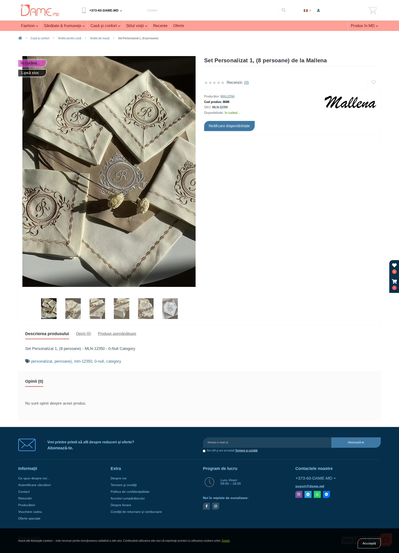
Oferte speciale (29, 518)
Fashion (28, 26)
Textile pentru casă (69, 38)
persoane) (63, 361)
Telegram (308, 494)
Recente (160, 26)
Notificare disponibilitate (229, 126)
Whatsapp (317, 494)
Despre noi (119, 478)
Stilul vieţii (135, 26)
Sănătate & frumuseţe (62, 26)
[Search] (283, 10)
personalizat (41, 361)
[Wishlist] (373, 82)
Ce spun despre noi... (34, 478)
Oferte (178, 26)
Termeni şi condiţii (246, 450)
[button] (394, 285)
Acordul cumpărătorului (128, 498)
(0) (246, 82)
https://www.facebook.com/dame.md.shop (206, 506)
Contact (24, 491)
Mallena (228, 96)
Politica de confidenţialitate (130, 491)
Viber (298, 494)
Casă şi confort (104, 26)
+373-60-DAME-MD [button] (314, 478)
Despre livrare (121, 505)
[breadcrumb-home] (20, 38)
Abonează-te (356, 442)
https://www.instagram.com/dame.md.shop (215, 506)
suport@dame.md (309, 486)
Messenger (326, 494)
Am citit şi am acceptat (232, 450)
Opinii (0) (83, 334)
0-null (99, 361)
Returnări (25, 498)
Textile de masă (99, 38)
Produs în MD (363, 26)
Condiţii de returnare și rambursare (136, 512)
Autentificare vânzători (34, 485)
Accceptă (369, 543)
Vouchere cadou (30, 512)
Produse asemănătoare (117, 334)
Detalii (226, 540)
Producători (26, 505)
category (113, 361)
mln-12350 (83, 361)
